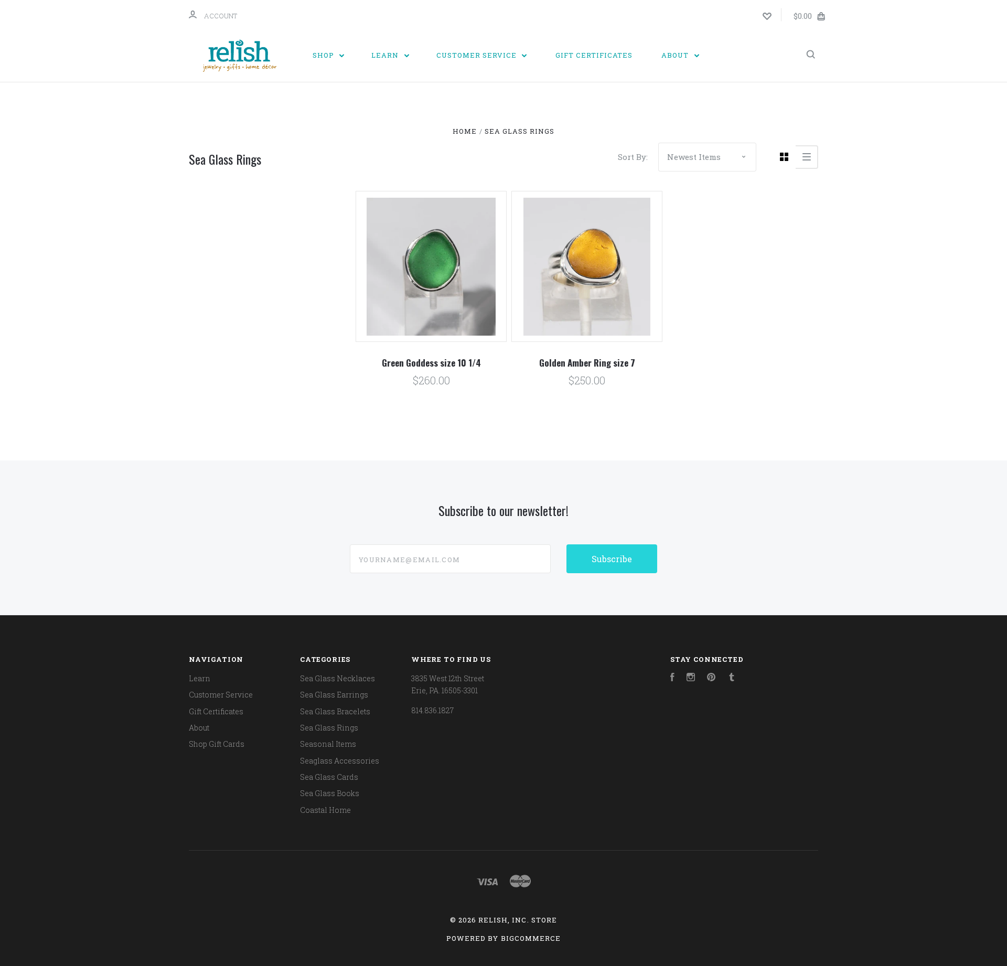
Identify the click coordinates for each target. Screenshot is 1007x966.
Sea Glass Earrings (334, 695)
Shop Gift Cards (216, 744)
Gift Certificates (594, 55)
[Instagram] (691, 678)
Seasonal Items (328, 744)
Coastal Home (325, 810)
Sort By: (633, 157)
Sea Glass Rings (329, 728)
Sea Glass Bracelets (335, 711)
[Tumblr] (731, 678)
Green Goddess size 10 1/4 (431, 362)
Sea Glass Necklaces (337, 678)
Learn (386, 55)
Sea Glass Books (329, 793)
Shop (324, 55)
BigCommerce (531, 938)
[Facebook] (672, 678)
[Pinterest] (711, 678)
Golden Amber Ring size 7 (587, 362)
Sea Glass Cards (329, 777)
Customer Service (477, 55)
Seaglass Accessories (339, 761)
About (676, 55)
